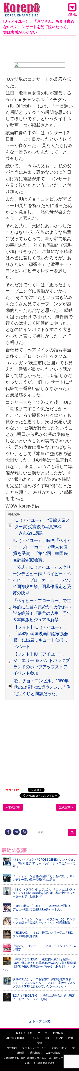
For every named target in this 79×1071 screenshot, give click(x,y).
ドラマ (59, 1038)
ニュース (42, 1033)
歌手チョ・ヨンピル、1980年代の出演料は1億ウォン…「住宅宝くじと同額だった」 (42, 687)
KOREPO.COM (24, 1033)
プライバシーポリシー (34, 1048)
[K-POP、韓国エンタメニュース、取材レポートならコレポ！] (21, 6)
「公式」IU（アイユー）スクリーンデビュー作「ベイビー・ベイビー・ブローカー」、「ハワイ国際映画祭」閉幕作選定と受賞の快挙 (42, 580)
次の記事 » (66, 807)
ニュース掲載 (52, 1052)
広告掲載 (35, 1052)
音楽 (39, 1042)
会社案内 (11, 1048)
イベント (34, 1038)
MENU (72, 14)
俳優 (47, 1038)
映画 (70, 1038)
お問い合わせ (59, 1048)
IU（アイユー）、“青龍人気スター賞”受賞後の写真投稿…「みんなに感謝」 (42, 527)
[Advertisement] (39, 48)
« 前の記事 (13, 807)
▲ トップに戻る (40, 1021)
